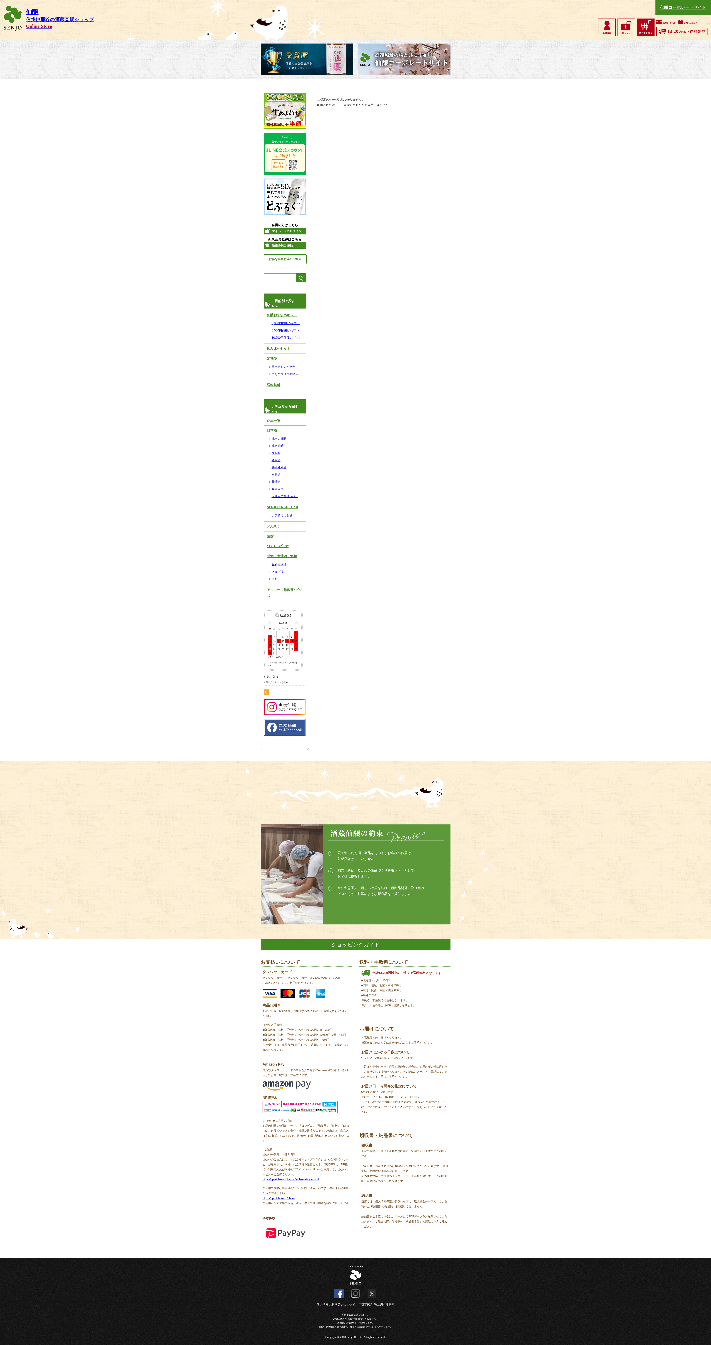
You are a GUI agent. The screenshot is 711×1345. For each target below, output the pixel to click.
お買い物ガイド (692, 23)
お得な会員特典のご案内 (285, 259)
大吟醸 (276, 453)
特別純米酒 (279, 467)
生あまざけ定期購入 (285, 374)
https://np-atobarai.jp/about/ (279, 1198)
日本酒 (272, 430)
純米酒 (276, 460)
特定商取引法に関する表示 (377, 1304)
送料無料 (273, 385)
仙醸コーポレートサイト (683, 7)
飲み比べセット (278, 348)
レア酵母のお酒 (282, 515)
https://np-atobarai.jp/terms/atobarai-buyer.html (291, 1179)
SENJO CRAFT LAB (282, 507)
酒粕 (275, 578)
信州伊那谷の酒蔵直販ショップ (60, 19)
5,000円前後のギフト (286, 330)
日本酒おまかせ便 (283, 366)
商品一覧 (273, 420)
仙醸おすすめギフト (282, 315)
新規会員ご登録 (282, 245)
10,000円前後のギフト (286, 337)
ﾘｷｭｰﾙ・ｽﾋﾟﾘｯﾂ (278, 546)
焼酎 (270, 536)
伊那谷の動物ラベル (285, 496)
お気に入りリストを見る (276, 682)
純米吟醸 (277, 445)
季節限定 (277, 489)
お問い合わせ (669, 23)
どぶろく (273, 526)
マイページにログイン (287, 231)
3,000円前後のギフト (286, 323)
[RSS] (266, 692)
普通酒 (276, 481)
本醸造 (276, 474)
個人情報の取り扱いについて (336, 1304)
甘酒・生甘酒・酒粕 (282, 556)
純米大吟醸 (279, 438)
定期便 (272, 358)
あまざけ (277, 571)
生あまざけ (279, 564)
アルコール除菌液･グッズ (284, 593)
